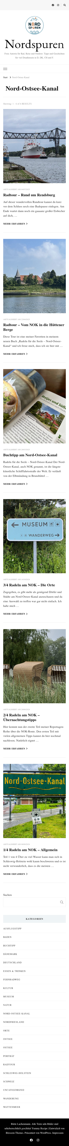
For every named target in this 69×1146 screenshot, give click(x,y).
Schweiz (8, 1081)
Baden (7, 936)
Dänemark (10, 954)
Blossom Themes (14, 1132)
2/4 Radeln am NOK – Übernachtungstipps (21, 717)
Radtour (9, 1064)
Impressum (57, 1132)
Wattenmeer (11, 1106)
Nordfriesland (13, 1021)
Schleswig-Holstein (17, 1073)
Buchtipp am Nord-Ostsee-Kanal (30, 455)
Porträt (8, 1056)
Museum (8, 996)
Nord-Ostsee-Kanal (16, 1013)
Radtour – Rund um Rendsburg (29, 194)
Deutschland (12, 962)
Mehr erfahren (14, 223)
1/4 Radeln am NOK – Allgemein (30, 849)
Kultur (8, 988)
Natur (7, 1004)
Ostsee (8, 1038)
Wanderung (11, 1098)
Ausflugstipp (12, 928)
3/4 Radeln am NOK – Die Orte (29, 585)
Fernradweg (11, 979)
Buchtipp (9, 945)
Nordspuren (34, 43)
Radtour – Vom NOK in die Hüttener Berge (33, 327)
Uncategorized (13, 1089)
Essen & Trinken (14, 971)
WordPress (45, 1132)
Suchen (7, 895)
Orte (6, 1030)
